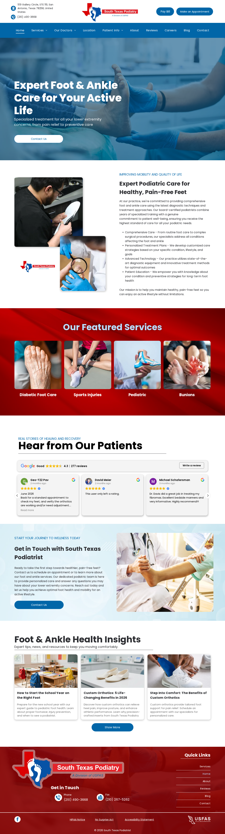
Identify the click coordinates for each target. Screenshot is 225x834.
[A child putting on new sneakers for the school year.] (46, 671)
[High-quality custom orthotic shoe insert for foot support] (112, 671)
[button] (207, 495)
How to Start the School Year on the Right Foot (43, 695)
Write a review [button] (192, 465)
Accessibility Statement (139, 819)
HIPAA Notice (77, 819)
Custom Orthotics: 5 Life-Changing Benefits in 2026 (105, 695)
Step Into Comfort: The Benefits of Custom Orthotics (178, 695)
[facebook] (17, 819)
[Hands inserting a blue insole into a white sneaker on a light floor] (179, 671)
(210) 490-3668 (27, 17)
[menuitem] (20, 30)
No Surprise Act (104, 819)
